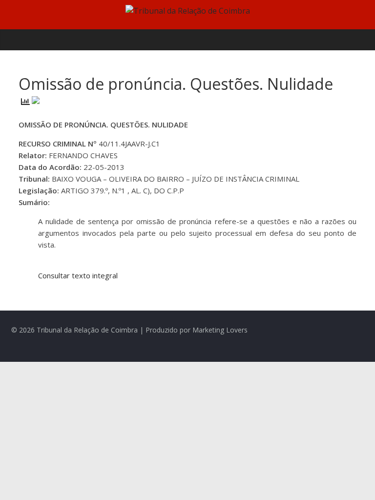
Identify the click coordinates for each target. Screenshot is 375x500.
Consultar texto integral (78, 275)
